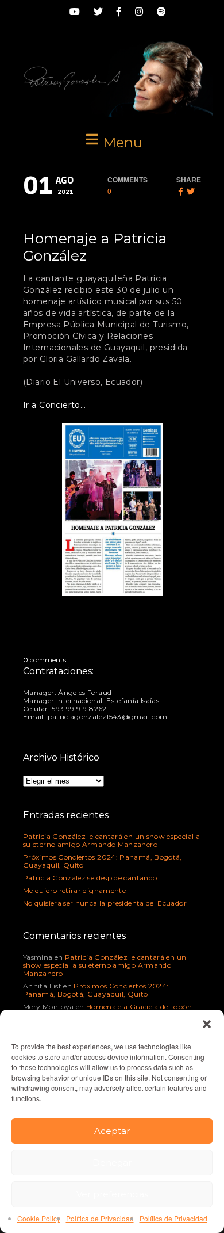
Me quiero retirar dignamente (74, 890)
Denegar (112, 1162)
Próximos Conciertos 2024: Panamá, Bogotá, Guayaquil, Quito (102, 861)
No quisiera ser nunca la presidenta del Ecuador (105, 903)
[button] (207, 1024)
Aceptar (112, 1130)
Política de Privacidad (100, 1218)
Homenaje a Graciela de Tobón (139, 1006)
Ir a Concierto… (54, 405)
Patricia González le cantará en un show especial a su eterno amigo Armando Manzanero (111, 840)
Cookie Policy (38, 1218)
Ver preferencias (112, 1194)
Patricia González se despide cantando (90, 877)
